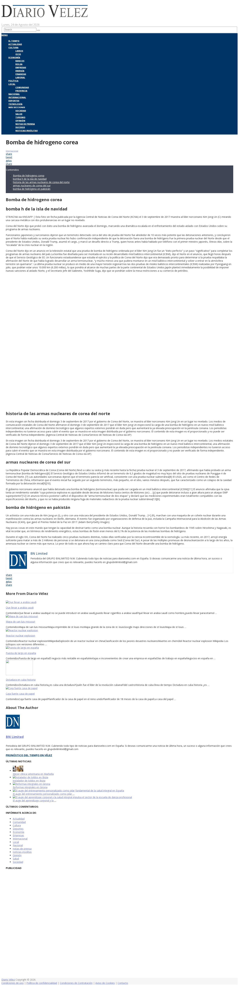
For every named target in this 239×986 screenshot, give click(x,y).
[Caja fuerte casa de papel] (119, 688)
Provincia (21, 90)
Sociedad (20, 110)
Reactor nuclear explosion (20, 635)
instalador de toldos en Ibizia (29, 780)
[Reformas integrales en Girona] (31, 784)
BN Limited (15, 737)
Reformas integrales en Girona (30, 787)
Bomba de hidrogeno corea (28, 175)
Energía (19, 70)
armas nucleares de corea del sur (32, 185)
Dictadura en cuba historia (21, 679)
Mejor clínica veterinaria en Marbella (33, 774)
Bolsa (18, 64)
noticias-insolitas (22, 852)
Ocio (18, 54)
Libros (19, 51)
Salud (18, 114)
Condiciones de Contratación (76, 983)
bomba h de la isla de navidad (30, 179)
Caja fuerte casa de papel (20, 693)
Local (11, 84)
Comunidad (22, 87)
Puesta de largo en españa (21, 653)
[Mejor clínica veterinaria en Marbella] (18, 770)
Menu (4, 35)
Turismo (20, 117)
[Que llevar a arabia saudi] (119, 602)
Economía (14, 57)
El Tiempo (13, 41)
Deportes (13, 100)
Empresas (20, 67)
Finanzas (20, 74)
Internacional (17, 97)
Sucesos (20, 127)
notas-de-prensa (22, 848)
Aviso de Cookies (105, 983)
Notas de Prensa (25, 124)
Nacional (14, 94)
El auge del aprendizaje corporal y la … (34, 800)
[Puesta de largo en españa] (119, 647)
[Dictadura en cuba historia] (119, 668)
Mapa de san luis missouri (20, 621)
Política (13, 80)
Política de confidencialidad (41, 983)
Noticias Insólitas (26, 130)
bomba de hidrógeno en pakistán (31, 188)
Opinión (20, 120)
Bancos (19, 60)
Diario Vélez (8, 979)
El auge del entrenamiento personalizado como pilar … (44, 794)
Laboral (20, 77)
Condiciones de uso (12, 983)
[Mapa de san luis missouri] (119, 616)
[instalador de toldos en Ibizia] (30, 777)
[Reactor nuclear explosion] (119, 630)
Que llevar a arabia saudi (20, 607)
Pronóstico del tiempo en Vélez (29, 755)
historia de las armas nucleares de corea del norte (41, 182)
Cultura (13, 47)
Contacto (123, 983)
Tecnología (15, 104)
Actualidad (15, 44)
